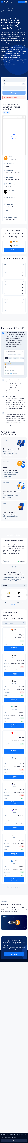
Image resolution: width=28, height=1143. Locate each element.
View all (13, 604)
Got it (14, 1140)
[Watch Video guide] (14, 922)
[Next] (15, 567)
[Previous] (12, 567)
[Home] (6, 2)
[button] (14, 354)
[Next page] (22, 887)
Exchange (14, 954)
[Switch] (23, 84)
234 (19, 887)
